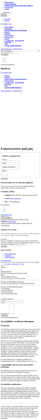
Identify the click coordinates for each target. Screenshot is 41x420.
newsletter (4, 239)
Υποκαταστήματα (10, 4)
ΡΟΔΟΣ (7, 6)
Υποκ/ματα (8, 29)
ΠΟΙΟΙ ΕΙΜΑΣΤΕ (10, 254)
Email (2, 302)
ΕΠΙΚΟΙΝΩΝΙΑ (10, 257)
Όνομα (3, 300)
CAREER (8, 255)
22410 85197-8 (17, 49)
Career (7, 9)
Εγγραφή (4, 246)
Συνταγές (7, 34)
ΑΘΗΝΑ (30, 6)
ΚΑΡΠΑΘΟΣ (22, 6)
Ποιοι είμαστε (9, 2)
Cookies (22, 264)
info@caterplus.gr (6, 49)
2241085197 (16, 201)
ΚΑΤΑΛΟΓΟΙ (19, 40)
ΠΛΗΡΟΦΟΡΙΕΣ (15, 46)
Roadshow (8, 42)
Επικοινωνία (9, 7)
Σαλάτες (24, 79)
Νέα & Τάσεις (9, 35)
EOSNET (37, 262)
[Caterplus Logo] (6, 24)
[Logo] (6, 72)
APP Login (7, 12)
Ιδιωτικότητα (15, 264)
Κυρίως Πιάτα (9, 79)
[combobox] (9, 53)
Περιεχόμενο (5, 314)
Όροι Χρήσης (8, 264)
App (6, 44)
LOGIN (7, 46)
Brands (7, 32)
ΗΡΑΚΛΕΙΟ (14, 6)
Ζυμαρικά (17, 79)
